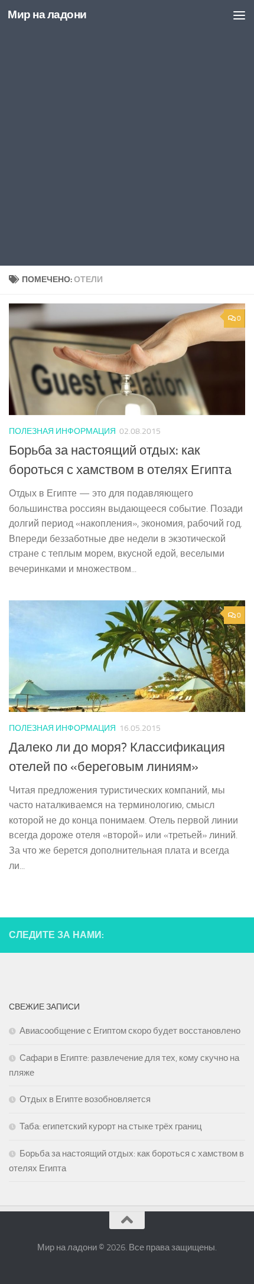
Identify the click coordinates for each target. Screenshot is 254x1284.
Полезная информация (62, 431)
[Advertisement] (127, 133)
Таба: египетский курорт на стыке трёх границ (110, 1126)
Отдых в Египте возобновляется (85, 1099)
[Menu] (239, 15)
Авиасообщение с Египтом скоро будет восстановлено (129, 1030)
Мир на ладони (47, 14)
